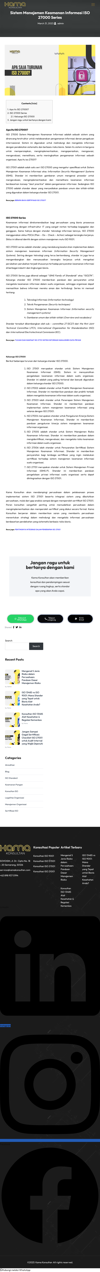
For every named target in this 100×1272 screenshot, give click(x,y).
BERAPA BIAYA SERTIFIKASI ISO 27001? (30, 200)
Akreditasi (10, 765)
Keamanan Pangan (14, 784)
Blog (7, 771)
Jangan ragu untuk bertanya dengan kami (29, 120)
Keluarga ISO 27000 (23, 116)
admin (60, 23)
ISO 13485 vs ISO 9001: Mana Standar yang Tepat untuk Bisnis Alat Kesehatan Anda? (32, 698)
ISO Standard (11, 778)
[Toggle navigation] (93, 4)
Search (8, 640)
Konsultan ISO (11, 791)
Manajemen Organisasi (16, 804)
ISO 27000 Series (17, 113)
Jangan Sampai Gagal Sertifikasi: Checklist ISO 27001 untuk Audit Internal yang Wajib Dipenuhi (32, 737)
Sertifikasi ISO (11, 810)
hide (34, 103)
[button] (15, 1270)
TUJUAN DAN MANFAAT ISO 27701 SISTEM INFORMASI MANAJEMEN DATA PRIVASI (48, 340)
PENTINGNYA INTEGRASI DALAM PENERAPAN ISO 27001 (38, 529)
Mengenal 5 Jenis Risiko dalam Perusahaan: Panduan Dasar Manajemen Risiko (31, 677)
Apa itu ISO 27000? (18, 109)
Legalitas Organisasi (14, 797)
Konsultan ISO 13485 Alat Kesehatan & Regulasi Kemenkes (32, 716)
